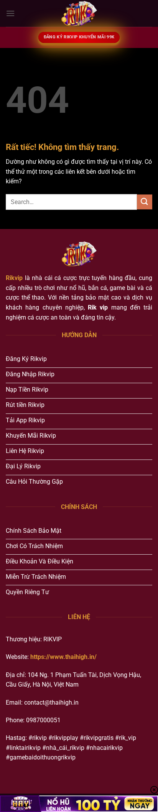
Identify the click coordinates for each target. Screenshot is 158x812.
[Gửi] (144, 201)
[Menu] (10, 13)
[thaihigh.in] (79, 13)
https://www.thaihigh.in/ (63, 656)
